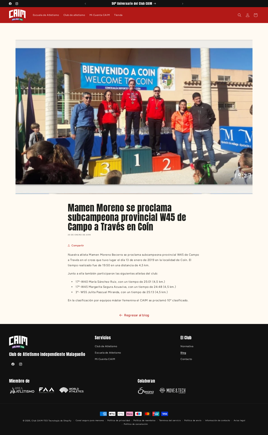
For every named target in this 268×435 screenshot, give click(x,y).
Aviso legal (239, 420)
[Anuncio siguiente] (183, 3)
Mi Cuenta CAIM (105, 359)
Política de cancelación (136, 424)
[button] (240, 15)
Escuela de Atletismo (108, 352)
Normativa (186, 346)
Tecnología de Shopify (59, 420)
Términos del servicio (170, 420)
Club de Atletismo (106, 346)
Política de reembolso (144, 420)
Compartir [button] (77, 245)
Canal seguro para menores (90, 420)
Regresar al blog (136, 315)
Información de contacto (217, 420)
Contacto (186, 359)
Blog (183, 352)
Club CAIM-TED (40, 420)
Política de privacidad (118, 420)
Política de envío (192, 420)
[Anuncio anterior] (85, 3)
